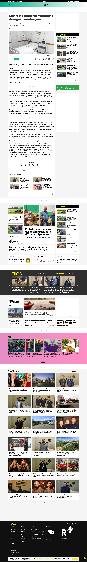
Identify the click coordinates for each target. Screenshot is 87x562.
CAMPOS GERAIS (43, 4)
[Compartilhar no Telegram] (46, 59)
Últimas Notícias (13, 529)
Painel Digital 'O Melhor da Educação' (37, 534)
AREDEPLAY (17, 273)
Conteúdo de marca (24, 540)
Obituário (23, 541)
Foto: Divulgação (46, 55)
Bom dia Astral (23, 534)
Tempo (22, 536)
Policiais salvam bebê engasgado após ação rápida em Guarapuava (19, 289)
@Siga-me (16, 59)
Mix (11, 538)
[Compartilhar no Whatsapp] (49, 59)
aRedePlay (23, 529)
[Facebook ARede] (63, 524)
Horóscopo (13, 541)
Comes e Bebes (13, 550)
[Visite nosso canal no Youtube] (68, 524)
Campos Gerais (13, 534)
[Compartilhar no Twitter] (43, 59)
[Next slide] (53, 260)
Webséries (12, 554)
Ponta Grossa (13, 531)
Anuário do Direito (34, 536)
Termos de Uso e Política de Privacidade (46, 558)
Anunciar (72, 1)
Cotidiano (12, 536)
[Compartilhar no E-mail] (52, 59)
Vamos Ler (12, 545)
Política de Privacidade (50, 539)
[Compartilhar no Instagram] (39, 59)
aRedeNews (23, 531)
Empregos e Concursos (15, 552)
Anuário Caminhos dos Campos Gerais (37, 531)
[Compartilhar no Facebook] (36, 59)
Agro (11, 547)
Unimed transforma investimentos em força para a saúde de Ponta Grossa (67, 290)
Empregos (23, 538)
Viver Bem (12, 540)
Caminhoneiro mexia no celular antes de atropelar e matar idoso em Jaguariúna (51, 290)
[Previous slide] (33, 260)
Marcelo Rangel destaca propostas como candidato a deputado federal (34, 290)
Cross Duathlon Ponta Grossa (36, 538)
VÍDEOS (60, 273)
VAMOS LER (43, 273)
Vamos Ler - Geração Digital (35, 529)
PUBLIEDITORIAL (69, 273)
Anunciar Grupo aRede (50, 536)
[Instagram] (65, 524)
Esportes (12, 543)
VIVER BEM (52, 273)
